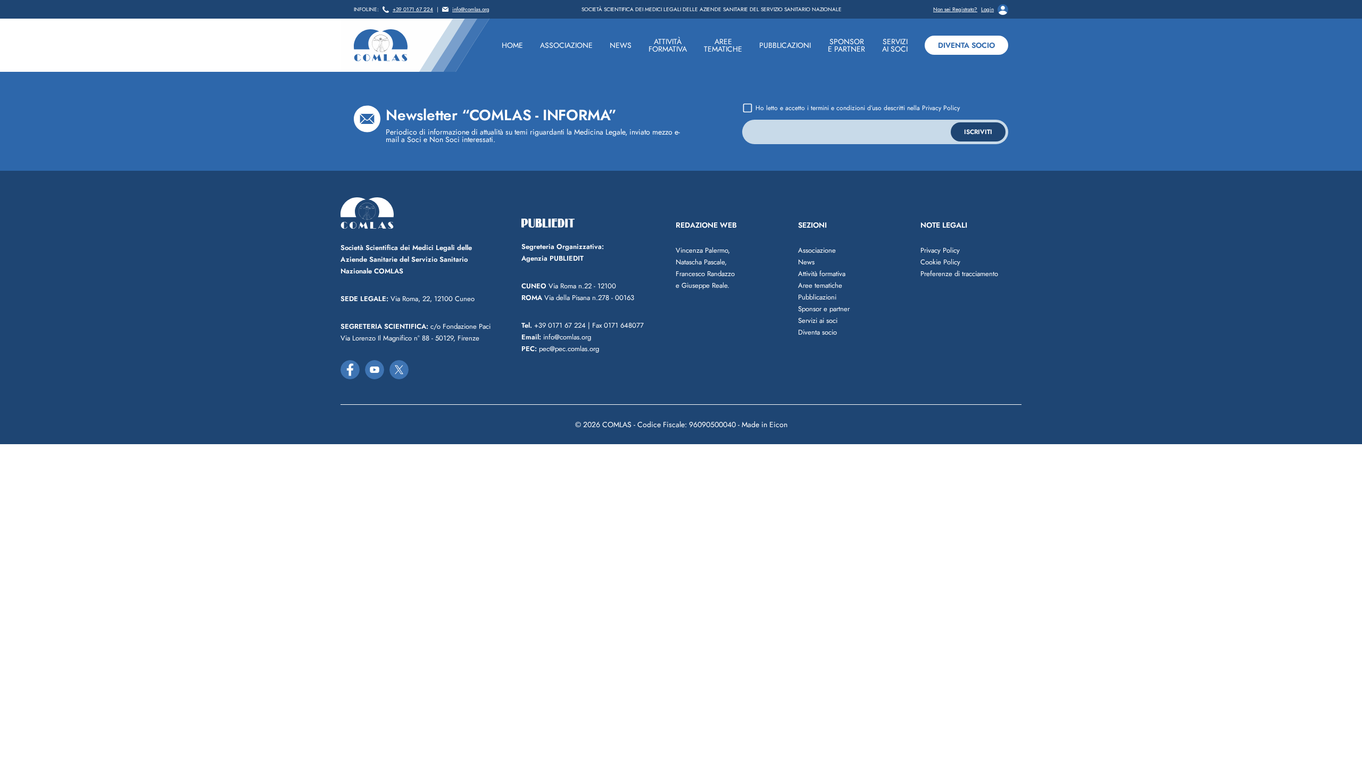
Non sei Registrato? (955, 9)
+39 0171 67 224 (413, 9)
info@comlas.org (470, 9)
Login (987, 9)
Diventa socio (966, 45)
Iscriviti (978, 132)
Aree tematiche (820, 285)
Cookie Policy (940, 262)
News (806, 262)
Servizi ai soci (817, 320)
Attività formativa (821, 274)
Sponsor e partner (824, 309)
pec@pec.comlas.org (560, 349)
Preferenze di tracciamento (959, 274)
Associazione (817, 250)
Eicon (778, 424)
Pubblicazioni (817, 297)
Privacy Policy (941, 108)
